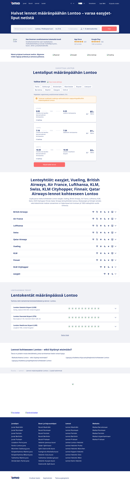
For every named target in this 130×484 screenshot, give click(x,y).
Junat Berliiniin (16, 436)
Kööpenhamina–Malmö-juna (22, 452)
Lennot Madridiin (71, 427)
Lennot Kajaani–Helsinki (74, 452)
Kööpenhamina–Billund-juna (22, 455)
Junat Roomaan (17, 430)
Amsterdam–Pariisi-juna (20, 461)
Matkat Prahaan (98, 439)
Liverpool (87, 87)
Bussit (31, 3)
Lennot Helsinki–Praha (73, 446)
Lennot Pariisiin (71, 433)
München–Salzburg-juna (20, 449)
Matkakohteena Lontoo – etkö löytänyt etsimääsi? (29, 358)
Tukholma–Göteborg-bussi (48, 458)
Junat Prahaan (16, 439)
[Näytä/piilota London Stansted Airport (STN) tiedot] (115, 317)
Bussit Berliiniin (44, 436)
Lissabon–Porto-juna (19, 442)
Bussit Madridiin (44, 427)
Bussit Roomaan (44, 430)
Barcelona (38, 90)
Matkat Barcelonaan (100, 427)
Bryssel (78, 87)
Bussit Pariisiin (43, 433)
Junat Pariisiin (16, 433)
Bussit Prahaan (44, 439)
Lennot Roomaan (71, 430)
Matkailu (96, 424)
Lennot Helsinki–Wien (73, 458)
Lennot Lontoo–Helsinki (74, 442)
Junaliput (15, 424)
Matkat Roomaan (99, 430)
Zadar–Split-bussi (44, 446)
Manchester (69, 87)
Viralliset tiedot (34, 478)
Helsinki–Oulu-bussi (45, 455)
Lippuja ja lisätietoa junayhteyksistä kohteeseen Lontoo (31, 361)
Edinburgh (46, 87)
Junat (24, 3)
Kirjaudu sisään (114, 3)
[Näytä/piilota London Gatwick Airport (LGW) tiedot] (115, 308)
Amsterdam (57, 87)
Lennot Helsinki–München (75, 449)
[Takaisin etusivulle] (17, 3)
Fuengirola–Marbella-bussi (48, 452)
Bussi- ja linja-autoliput (47, 424)
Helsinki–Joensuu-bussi (47, 442)
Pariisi (37, 87)
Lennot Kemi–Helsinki (73, 461)
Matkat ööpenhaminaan (101, 436)
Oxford (65, 90)
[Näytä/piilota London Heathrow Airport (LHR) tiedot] (115, 326)
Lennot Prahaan (71, 439)
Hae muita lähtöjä (55, 82)
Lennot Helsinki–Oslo (73, 455)
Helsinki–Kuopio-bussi (46, 461)
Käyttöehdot (47, 478)
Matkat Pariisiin (98, 433)
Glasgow (56, 90)
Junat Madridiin (17, 427)
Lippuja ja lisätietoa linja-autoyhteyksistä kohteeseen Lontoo (87, 358)
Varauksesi (92, 3)
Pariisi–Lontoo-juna (18, 446)
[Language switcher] (81, 3)
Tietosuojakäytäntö (62, 478)
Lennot (37, 3)
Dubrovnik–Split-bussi (46, 464)
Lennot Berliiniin (71, 436)
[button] (61, 28)
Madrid (47, 90)
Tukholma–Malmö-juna (20, 458)
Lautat (43, 3)
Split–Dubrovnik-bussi (46, 449)
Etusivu (13, 371)
